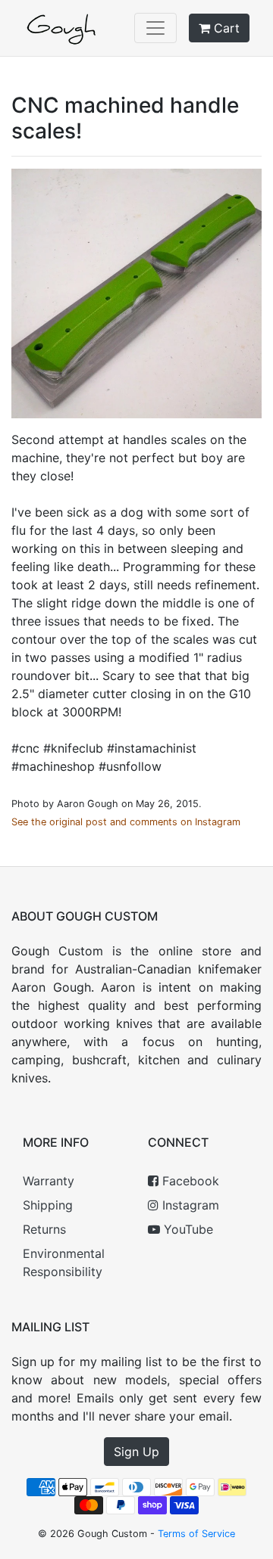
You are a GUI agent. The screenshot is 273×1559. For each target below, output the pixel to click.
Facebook (188, 1180)
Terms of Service (196, 1533)
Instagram (188, 1205)
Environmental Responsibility (64, 1262)
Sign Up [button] (136, 1451)
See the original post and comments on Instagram (125, 822)
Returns (44, 1229)
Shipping (48, 1205)
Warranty (48, 1180)
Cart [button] (225, 28)
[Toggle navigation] (155, 28)
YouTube (186, 1229)
